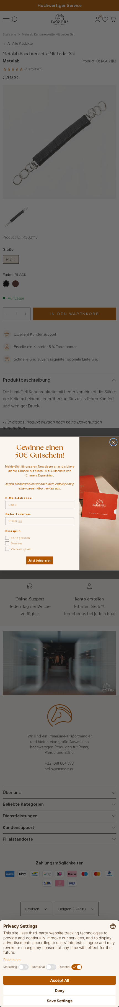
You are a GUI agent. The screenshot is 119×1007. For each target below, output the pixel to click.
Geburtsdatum (18, 514)
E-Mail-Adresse (18, 498)
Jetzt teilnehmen (39, 560)
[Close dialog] (113, 442)
